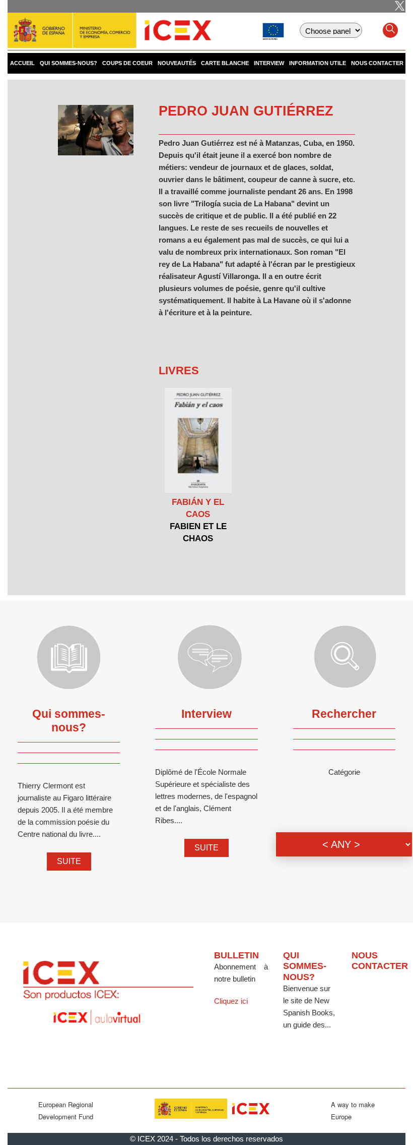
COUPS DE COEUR (127, 63)
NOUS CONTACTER (377, 63)
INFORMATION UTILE (317, 63)
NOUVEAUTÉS (177, 63)
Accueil (22, 63)
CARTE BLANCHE (225, 63)
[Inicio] (109, 25)
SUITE (69, 861)
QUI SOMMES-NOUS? (68, 63)
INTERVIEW (269, 63)
